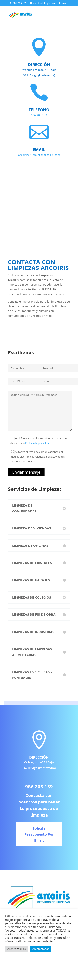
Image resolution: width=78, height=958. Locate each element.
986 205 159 (39, 115)
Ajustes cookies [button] (16, 949)
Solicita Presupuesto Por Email (39, 834)
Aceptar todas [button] (40, 949)
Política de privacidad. (38, 443)
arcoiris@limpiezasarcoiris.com (39, 155)
